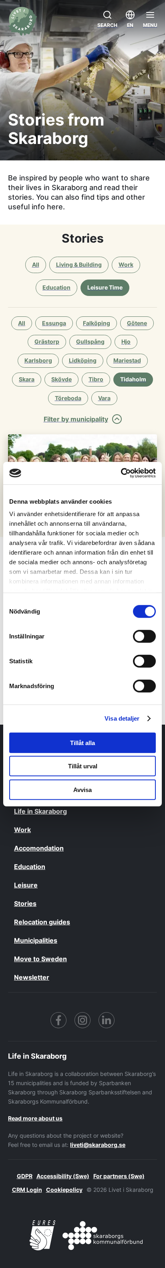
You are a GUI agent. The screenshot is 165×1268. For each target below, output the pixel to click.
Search (107, 25)
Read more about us (35, 1118)
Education (29, 867)
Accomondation (39, 848)
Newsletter (31, 977)
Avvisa (82, 789)
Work (22, 830)
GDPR (24, 1176)
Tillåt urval (82, 766)
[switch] (144, 636)
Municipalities (35, 940)
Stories (25, 903)
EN (130, 25)
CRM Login (27, 1189)
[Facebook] (58, 1020)
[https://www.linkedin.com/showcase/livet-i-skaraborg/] (107, 1020)
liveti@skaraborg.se (97, 1144)
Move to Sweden (40, 959)
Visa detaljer (122, 718)
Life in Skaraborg (40, 811)
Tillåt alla (82, 742)
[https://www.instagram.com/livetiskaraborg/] (82, 1020)
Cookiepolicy (64, 1189)
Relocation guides (42, 922)
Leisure (26, 885)
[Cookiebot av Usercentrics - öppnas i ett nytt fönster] (121, 473)
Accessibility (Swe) (62, 1176)
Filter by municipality (76, 419)
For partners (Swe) (119, 1176)
